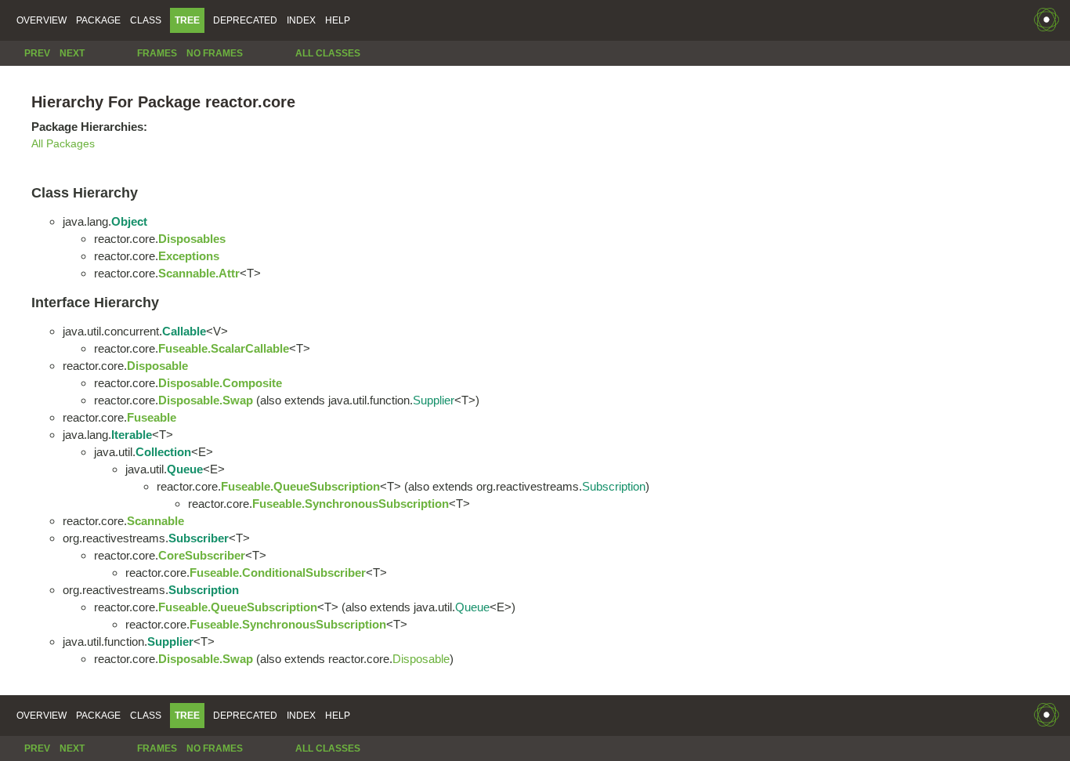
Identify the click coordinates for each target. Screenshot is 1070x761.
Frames (157, 53)
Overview (41, 20)
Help (337, 20)
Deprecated (245, 20)
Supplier (433, 400)
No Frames (214, 53)
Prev (37, 53)
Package (98, 20)
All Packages (63, 144)
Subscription (613, 486)
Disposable (421, 658)
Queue (472, 607)
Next (72, 53)
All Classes (327, 53)
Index (301, 20)
